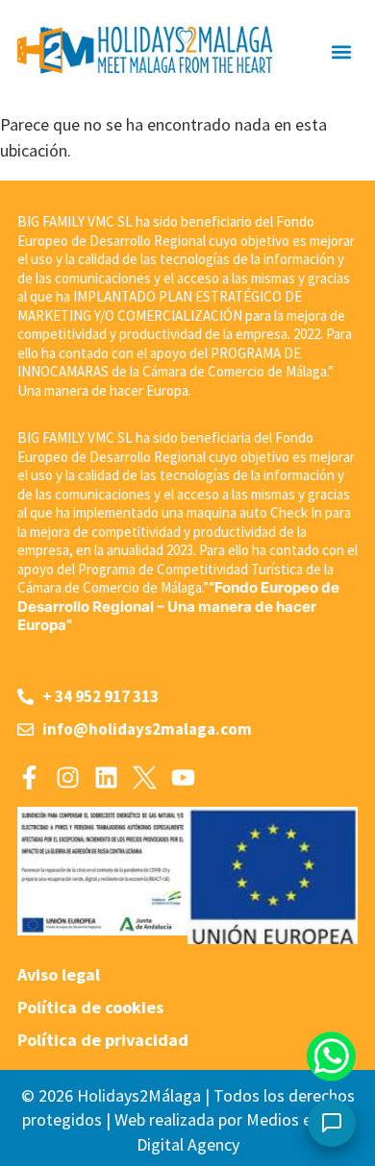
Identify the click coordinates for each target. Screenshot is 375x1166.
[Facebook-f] (29, 777)
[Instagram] (68, 777)
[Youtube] (183, 777)
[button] (342, 51)
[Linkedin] (106, 777)
